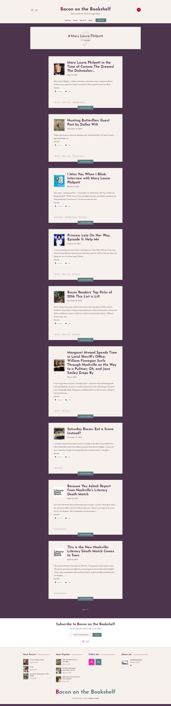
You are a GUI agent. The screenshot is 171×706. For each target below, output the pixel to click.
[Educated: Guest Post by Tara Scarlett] (58, 679)
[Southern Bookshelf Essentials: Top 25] (58, 670)
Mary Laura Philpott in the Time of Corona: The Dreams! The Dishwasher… (90, 67)
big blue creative (94, 698)
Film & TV (83, 20)
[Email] (36, 10)
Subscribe (101, 20)
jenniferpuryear (136, 660)
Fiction (58, 156)
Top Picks (68, 20)
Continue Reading (85, 107)
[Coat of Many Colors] (25, 662)
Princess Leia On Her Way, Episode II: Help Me (88, 237)
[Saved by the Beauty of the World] (25, 676)
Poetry (75, 20)
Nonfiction (83, 217)
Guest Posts (67, 102)
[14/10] (25, 669)
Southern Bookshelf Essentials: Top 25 (69, 669)
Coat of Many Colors (37, 660)
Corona (58, 102)
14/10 (31, 667)
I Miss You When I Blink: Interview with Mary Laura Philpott (88, 178)
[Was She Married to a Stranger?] (58, 662)
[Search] (139, 10)
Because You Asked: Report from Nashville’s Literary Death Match (89, 490)
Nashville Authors (79, 102)
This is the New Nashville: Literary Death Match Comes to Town (90, 551)
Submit (97, 634)
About (90, 20)
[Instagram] (32, 10)
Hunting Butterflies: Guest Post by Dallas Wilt (88, 122)
